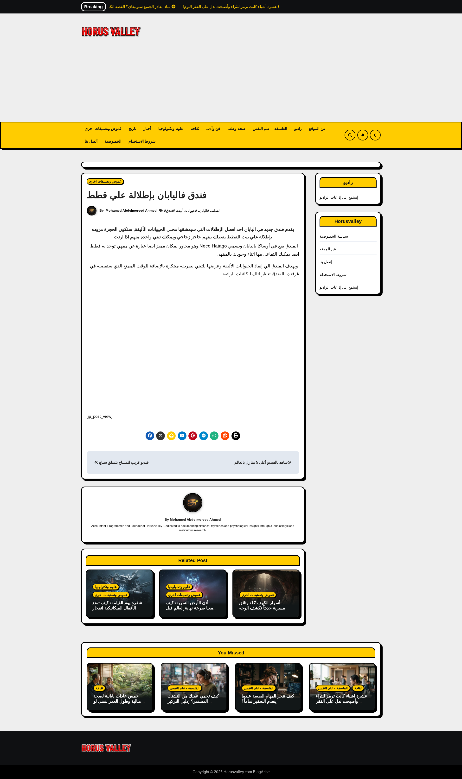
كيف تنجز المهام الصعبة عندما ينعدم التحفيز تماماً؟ (268, 736)
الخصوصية (113, 141)
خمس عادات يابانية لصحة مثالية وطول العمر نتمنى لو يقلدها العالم (117, 738)
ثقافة (195, 129)
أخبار (147, 129)
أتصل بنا (91, 141)
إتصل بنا (326, 262)
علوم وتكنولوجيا (171, 129)
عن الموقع (317, 129)
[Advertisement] (231, 85)
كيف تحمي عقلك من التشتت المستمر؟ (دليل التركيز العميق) (193, 738)
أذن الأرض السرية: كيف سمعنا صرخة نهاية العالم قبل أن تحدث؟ (191, 645)
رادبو (298, 129)
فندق (169, 211)
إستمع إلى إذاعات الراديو (339, 197)
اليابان (203, 211)
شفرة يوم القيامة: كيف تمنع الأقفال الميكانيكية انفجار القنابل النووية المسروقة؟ (117, 645)
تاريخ (132, 129)
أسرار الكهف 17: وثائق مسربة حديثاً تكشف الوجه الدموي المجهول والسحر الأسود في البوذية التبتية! (262, 648)
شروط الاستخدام (142, 141)
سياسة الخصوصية (334, 236)
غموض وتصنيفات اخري (103, 129)
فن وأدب (213, 129)
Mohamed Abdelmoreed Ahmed (131, 210)
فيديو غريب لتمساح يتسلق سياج (123, 500)
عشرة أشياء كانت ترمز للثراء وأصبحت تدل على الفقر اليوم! (341, 738)
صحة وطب (236, 129)
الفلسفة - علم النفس (184, 725)
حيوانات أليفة (186, 211)
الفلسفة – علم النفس (270, 129)
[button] (294, 358)
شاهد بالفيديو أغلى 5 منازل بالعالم (260, 500)
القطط (215, 211)
